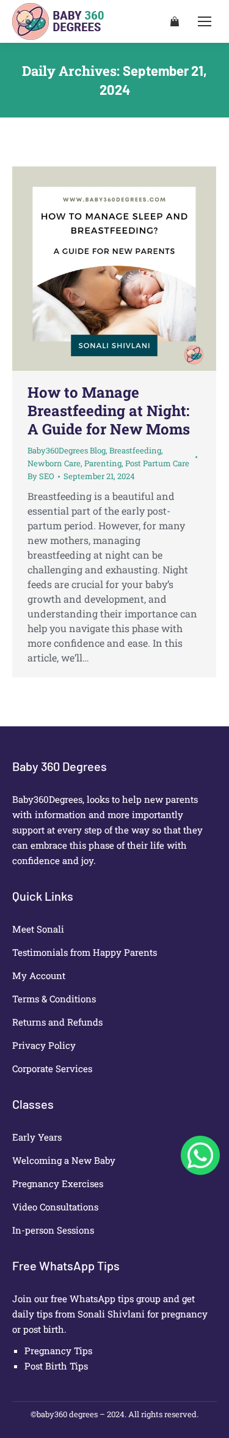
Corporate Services (52, 1068)
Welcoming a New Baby (63, 1160)
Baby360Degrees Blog (66, 450)
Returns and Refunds (57, 1022)
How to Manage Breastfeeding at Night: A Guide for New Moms (108, 410)
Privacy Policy (44, 1045)
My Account (38, 975)
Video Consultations (55, 1207)
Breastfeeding (135, 450)
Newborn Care (54, 463)
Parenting (103, 463)
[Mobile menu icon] (204, 21)
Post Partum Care (157, 463)
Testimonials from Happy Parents (84, 952)
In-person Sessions (53, 1230)
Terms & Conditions (54, 999)
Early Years (37, 1137)
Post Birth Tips (56, 1366)
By (40, 476)
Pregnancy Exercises (57, 1183)
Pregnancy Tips (58, 1350)
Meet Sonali (38, 929)
